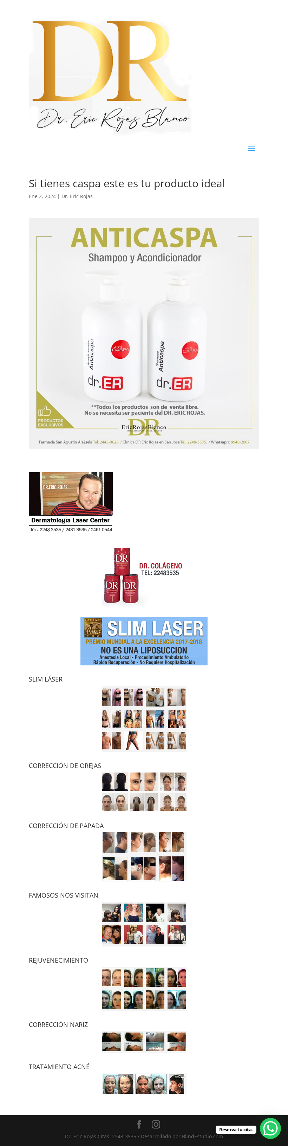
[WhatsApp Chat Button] (270, 1128)
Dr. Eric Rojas (77, 196)
